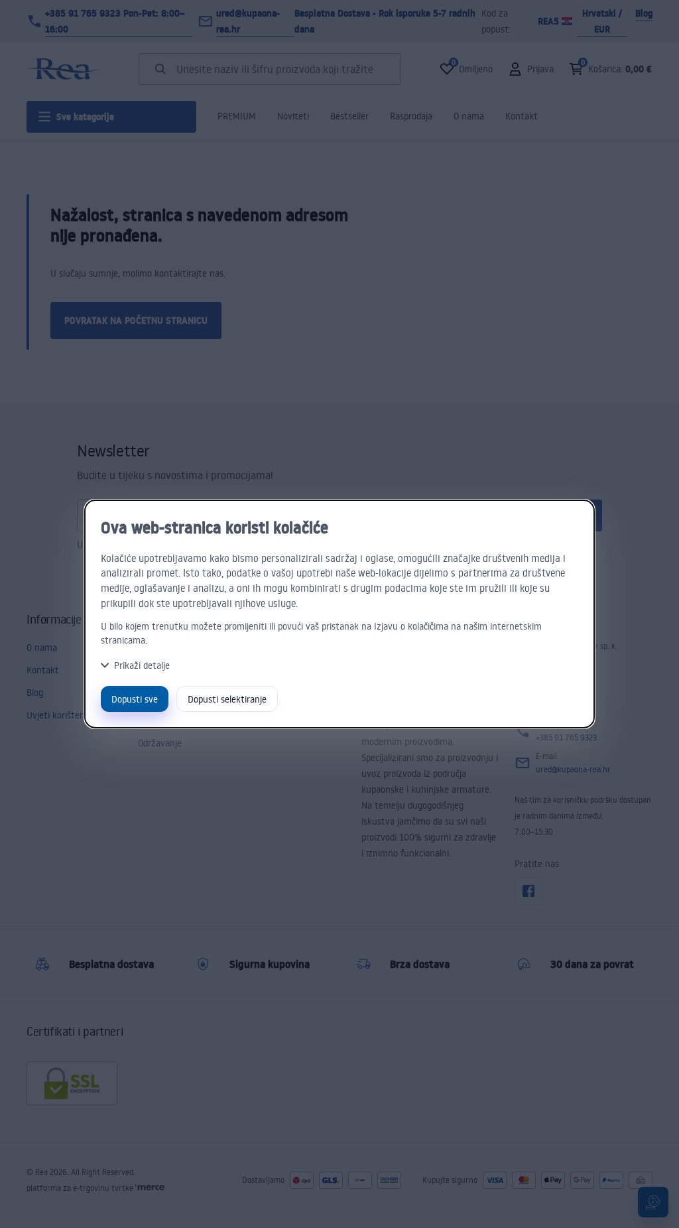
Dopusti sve (134, 699)
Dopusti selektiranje (227, 699)
